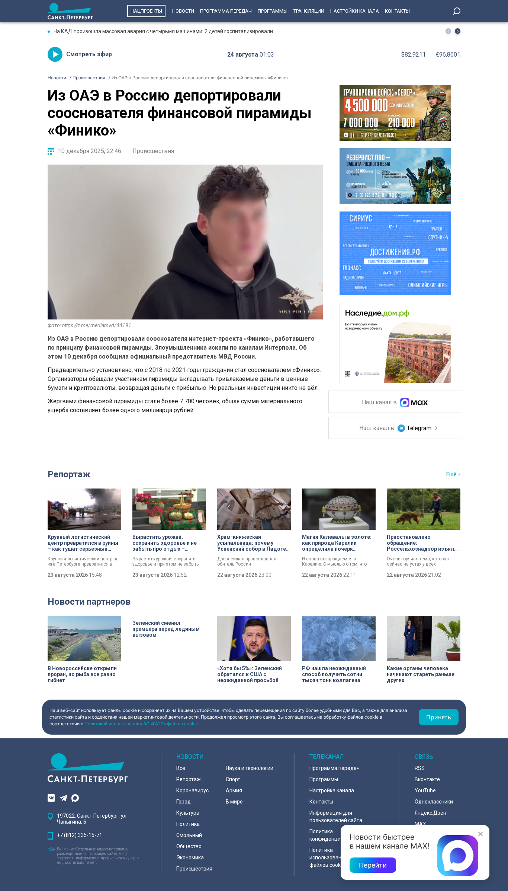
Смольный (189, 835)
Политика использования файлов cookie (328, 857)
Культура (187, 813)
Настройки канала (354, 11)
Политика (188, 824)
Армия (234, 790)
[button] (457, 31)
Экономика (190, 857)
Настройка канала (331, 790)
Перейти (373, 865)
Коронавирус (192, 790)
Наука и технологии (249, 768)
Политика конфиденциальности (336, 835)
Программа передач (226, 11)
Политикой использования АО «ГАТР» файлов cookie (141, 723)
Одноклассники (434, 802)
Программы (272, 11)
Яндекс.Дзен (430, 813)
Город (183, 802)
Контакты (397, 11)
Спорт (233, 779)
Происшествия (153, 151)
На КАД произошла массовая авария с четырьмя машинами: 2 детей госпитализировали (163, 31)
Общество (189, 846)
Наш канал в (380, 402)
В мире (234, 802)
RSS (420, 768)
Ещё (451, 474)
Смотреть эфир (89, 54)
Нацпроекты (146, 11)
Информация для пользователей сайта (335, 816)
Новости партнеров (89, 601)
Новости (183, 11)
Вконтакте (427, 779)
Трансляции (308, 11)
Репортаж (69, 474)
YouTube (425, 790)
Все (180, 768)
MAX (420, 824)
